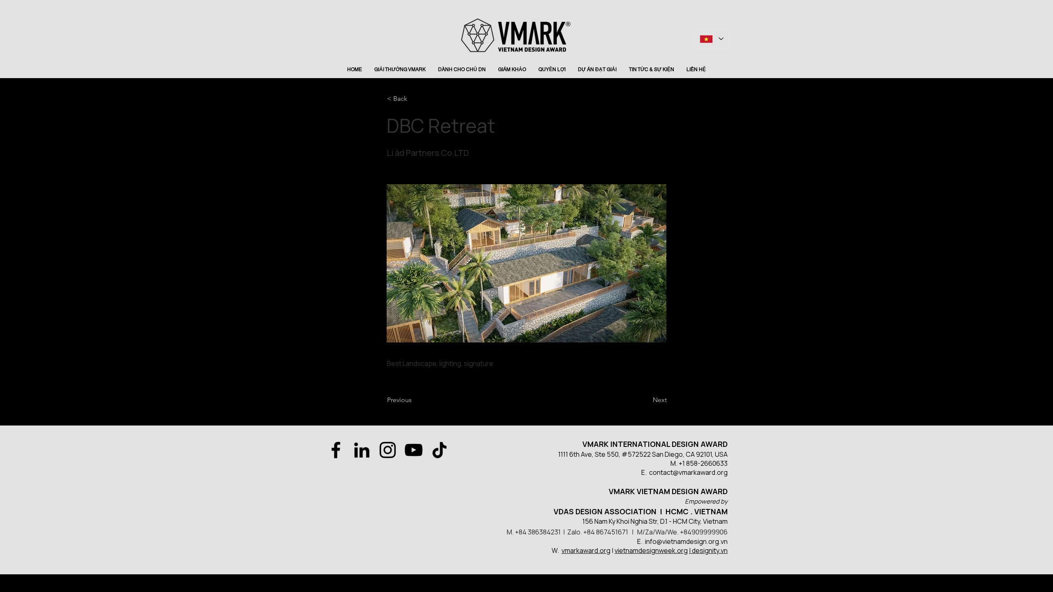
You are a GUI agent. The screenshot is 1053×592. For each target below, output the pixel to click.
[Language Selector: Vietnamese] (711, 39)
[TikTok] (439, 450)
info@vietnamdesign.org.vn (686, 541)
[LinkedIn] (362, 450)
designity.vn (710, 550)
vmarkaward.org (585, 550)
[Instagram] (388, 450)
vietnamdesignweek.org (651, 550)
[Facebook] (336, 450)
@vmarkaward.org (700, 472)
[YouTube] (413, 450)
